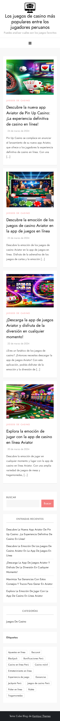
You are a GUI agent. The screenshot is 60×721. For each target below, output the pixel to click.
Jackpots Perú (14, 683)
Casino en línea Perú (18, 664)
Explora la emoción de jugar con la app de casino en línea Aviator (29, 436)
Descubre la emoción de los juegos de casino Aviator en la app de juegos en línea (30, 225)
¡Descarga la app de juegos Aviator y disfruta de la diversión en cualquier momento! (29, 328)
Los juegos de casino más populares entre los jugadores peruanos (30, 22)
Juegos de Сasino (18, 100)
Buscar (11, 497)
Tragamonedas (15, 695)
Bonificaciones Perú (33, 658)
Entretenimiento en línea (20, 670)
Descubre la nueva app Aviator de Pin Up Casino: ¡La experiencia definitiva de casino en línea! (28, 115)
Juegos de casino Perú (39, 683)
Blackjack (12, 658)
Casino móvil (41, 664)
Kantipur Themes (41, 716)
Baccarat (36, 652)
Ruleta (31, 689)
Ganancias (41, 677)
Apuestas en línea (16, 652)
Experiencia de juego (18, 677)
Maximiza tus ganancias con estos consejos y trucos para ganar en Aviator (29, 581)
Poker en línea (15, 689)
